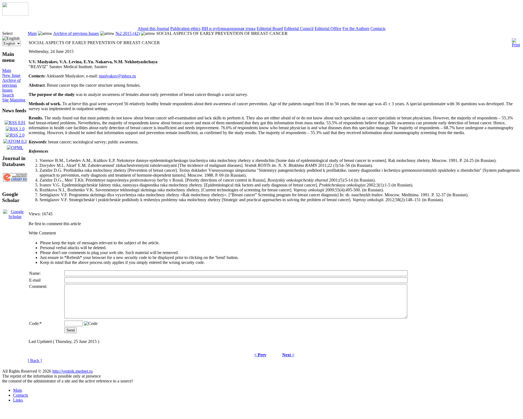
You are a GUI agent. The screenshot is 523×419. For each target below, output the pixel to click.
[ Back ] (35, 360)
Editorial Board (270, 28)
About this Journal (153, 28)
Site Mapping (13, 100)
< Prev (260, 354)
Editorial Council (299, 28)
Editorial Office (328, 28)
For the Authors (355, 28)
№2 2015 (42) (127, 33)
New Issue (11, 75)
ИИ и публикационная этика (229, 28)
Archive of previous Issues (11, 85)
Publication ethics (185, 28)
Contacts (377, 28)
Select (7, 33)
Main (6, 70)
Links (18, 400)
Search (8, 95)
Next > (288, 354)
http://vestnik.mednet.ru (72, 371)
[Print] (516, 41)
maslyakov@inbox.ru (117, 76)
